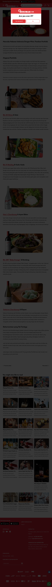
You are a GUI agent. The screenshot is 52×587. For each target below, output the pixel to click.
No (33, 21)
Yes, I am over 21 (19, 21)
